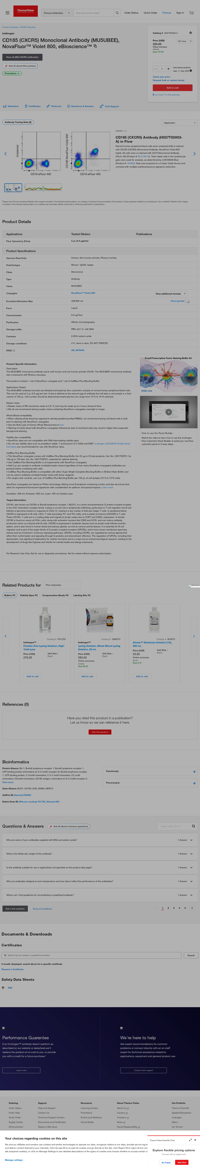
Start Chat (182, 1162)
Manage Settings (14, 1160)
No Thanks (166, 1162)
